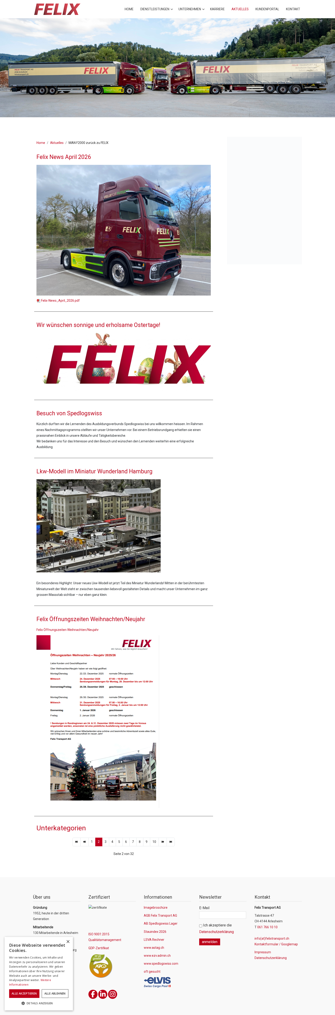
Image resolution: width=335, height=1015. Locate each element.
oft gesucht (152, 971)
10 (154, 842)
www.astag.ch (154, 947)
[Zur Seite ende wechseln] (171, 842)
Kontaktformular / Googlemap (276, 944)
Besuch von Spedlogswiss (69, 413)
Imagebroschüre (156, 907)
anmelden (209, 942)
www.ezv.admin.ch (157, 955)
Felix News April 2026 (63, 157)
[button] (38, 1003)
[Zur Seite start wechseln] (76, 842)
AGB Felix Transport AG (160, 915)
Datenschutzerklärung (216, 932)
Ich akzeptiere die (216, 928)
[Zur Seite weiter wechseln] (163, 842)
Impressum (263, 952)
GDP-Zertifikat (98, 948)
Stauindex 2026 (155, 931)
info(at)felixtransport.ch (272, 938)
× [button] (68, 942)
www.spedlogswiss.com (161, 963)
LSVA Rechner (154, 939)
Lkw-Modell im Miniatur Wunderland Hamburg (94, 471)
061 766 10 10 (267, 927)
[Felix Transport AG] (57, 9)
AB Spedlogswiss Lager (161, 923)
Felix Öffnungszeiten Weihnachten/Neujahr (90, 619)
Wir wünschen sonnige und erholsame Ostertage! (98, 325)
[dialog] (39, 973)
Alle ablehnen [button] (55, 993)
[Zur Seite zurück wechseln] (84, 842)
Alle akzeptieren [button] (24, 993)
